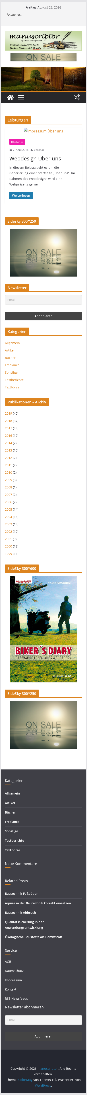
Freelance (17, 141)
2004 (8, 517)
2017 (8, 428)
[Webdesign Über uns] (43, 131)
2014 (8, 443)
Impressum (13, 980)
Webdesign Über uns (35, 158)
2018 (8, 421)
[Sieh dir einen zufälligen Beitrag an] (76, 97)
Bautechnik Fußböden (21, 893)
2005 (8, 509)
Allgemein (12, 343)
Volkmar (39, 150)
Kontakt (10, 989)
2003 (8, 524)
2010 (8, 472)
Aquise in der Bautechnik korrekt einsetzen (38, 903)
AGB (8, 961)
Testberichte (14, 380)
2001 (8, 539)
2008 (8, 487)
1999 (8, 554)
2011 (8, 465)
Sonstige (11, 372)
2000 (8, 546)
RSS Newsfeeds (16, 998)
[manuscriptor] (10, 97)
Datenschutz (14, 971)
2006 (8, 502)
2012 (8, 458)
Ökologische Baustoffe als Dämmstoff (33, 937)
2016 (8, 435)
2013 (8, 450)
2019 (8, 413)
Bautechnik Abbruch (20, 912)
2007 (8, 494)
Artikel (9, 350)
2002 (8, 531)
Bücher (10, 358)
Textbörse (12, 387)
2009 (8, 480)
